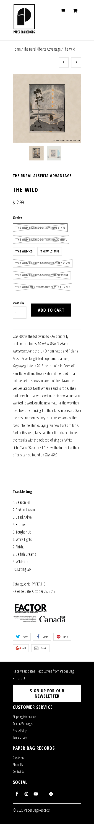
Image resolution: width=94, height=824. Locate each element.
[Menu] (63, 10)
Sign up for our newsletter (47, 693)
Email (44, 648)
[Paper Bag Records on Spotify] (51, 794)
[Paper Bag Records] (24, 22)
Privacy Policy (19, 730)
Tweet (25, 637)
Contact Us (18, 771)
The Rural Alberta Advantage (42, 49)
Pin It (65, 637)
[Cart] (75, 10)
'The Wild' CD (24, 251)
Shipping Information (24, 717)
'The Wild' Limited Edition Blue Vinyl (40, 227)
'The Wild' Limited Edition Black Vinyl (41, 239)
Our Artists (18, 758)
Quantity (18, 303)
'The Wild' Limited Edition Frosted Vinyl (42, 263)
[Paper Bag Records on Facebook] (17, 794)
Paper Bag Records (37, 810)
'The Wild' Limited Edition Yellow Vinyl (41, 275)
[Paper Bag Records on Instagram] (26, 794)
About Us (18, 764)
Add (24, 648)
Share (45, 637)
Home (17, 49)
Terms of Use (20, 737)
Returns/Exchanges (23, 723)
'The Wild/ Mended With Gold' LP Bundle (42, 287)
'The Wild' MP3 (49, 251)
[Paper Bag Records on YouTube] (36, 794)
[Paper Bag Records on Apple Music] (43, 792)
